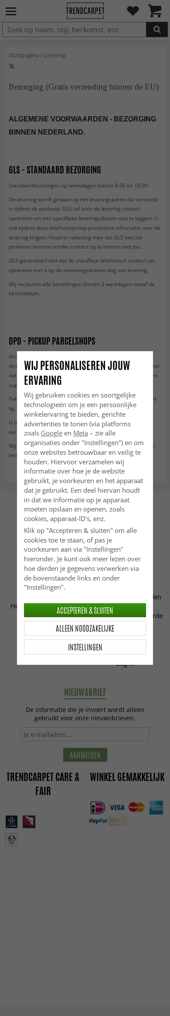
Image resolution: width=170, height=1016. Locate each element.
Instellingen (85, 647)
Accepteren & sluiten (85, 610)
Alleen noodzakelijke (85, 628)
